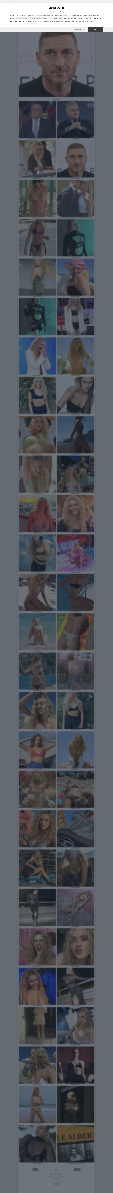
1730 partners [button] (19, 15)
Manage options (79, 29)
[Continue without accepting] (11, 1)
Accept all (95, 29)
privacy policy (33, 23)
